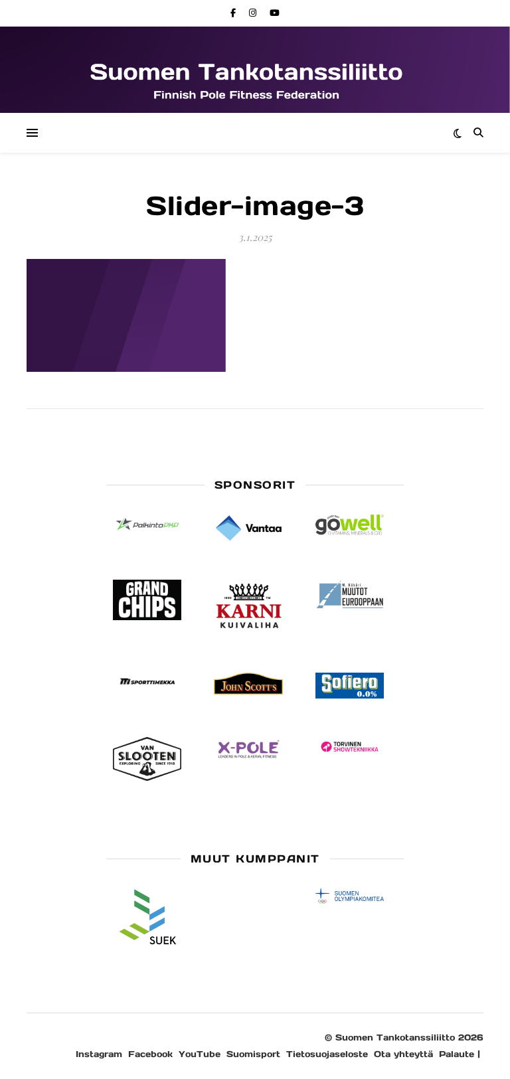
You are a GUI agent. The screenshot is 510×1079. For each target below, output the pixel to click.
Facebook (150, 1054)
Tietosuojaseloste (327, 1054)
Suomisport (253, 1054)
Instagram (99, 1054)
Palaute (456, 1054)
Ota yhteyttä (403, 1054)
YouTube (199, 1054)
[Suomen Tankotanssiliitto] (255, 79)
